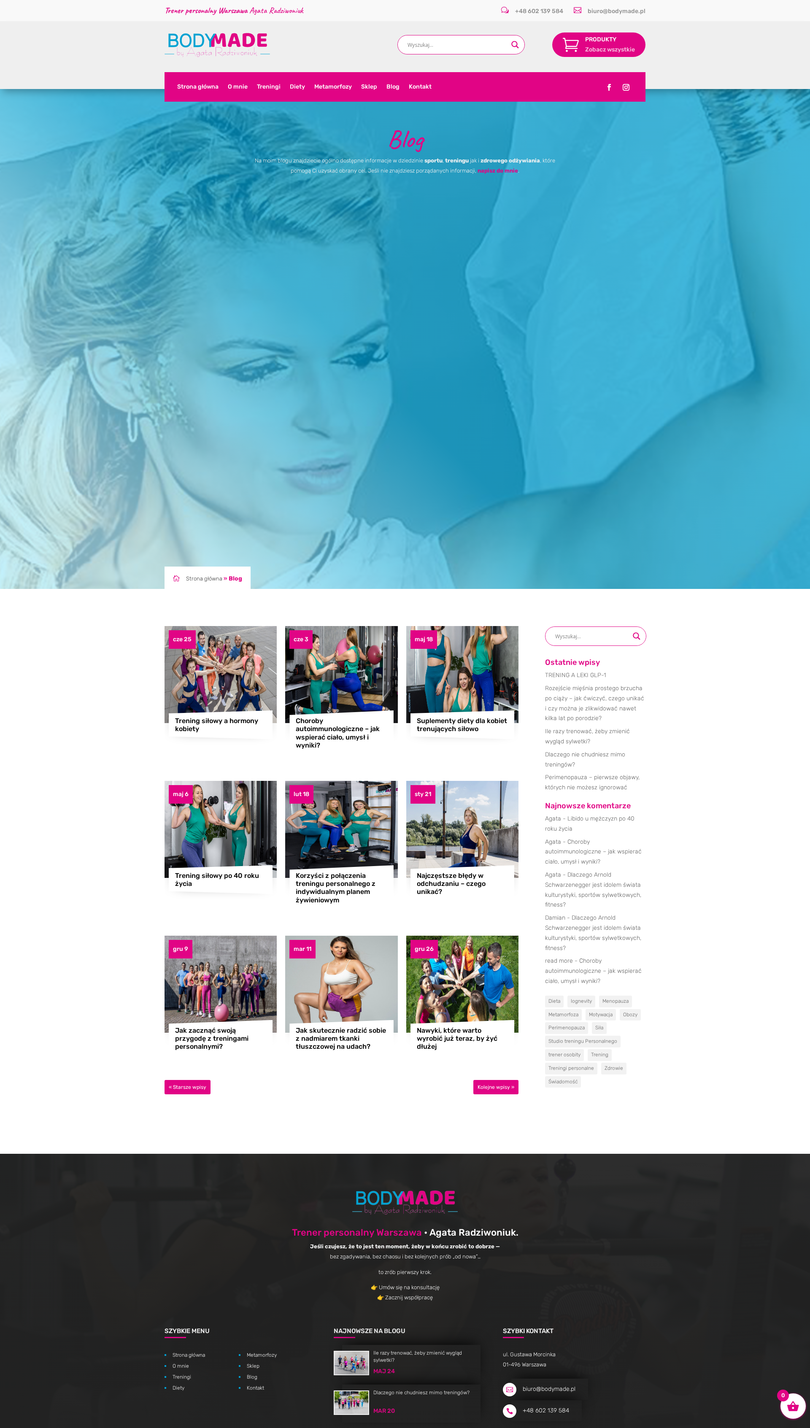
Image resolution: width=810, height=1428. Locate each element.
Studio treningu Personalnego (582, 1041)
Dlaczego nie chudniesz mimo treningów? (421, 1393)
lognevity (581, 1001)
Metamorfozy (333, 87)
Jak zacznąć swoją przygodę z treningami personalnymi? (211, 1038)
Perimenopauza (566, 1028)
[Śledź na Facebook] (609, 87)
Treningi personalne (571, 1068)
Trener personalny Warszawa (357, 1232)
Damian (555, 917)
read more (559, 960)
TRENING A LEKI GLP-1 (575, 675)
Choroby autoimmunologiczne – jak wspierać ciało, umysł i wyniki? (338, 733)
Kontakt (420, 87)
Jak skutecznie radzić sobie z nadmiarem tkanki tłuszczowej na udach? (341, 1038)
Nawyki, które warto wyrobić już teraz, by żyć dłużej (457, 1038)
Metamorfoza (563, 1015)
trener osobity (564, 1055)
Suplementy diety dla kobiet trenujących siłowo (462, 725)
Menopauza (615, 1001)
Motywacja (601, 1015)
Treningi (269, 87)
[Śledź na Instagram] (626, 87)
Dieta (554, 1001)
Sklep (369, 87)
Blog (393, 87)
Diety (297, 87)
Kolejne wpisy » (496, 1087)
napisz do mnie (498, 170)
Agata (553, 818)
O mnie (238, 87)
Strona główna (198, 87)
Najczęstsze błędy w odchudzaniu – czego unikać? (451, 884)
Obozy (630, 1015)
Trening (599, 1055)
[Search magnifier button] (515, 45)
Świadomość (563, 1082)
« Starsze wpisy (187, 1087)
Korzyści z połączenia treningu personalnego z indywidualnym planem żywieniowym (335, 888)
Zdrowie (614, 1068)
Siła (599, 1028)
